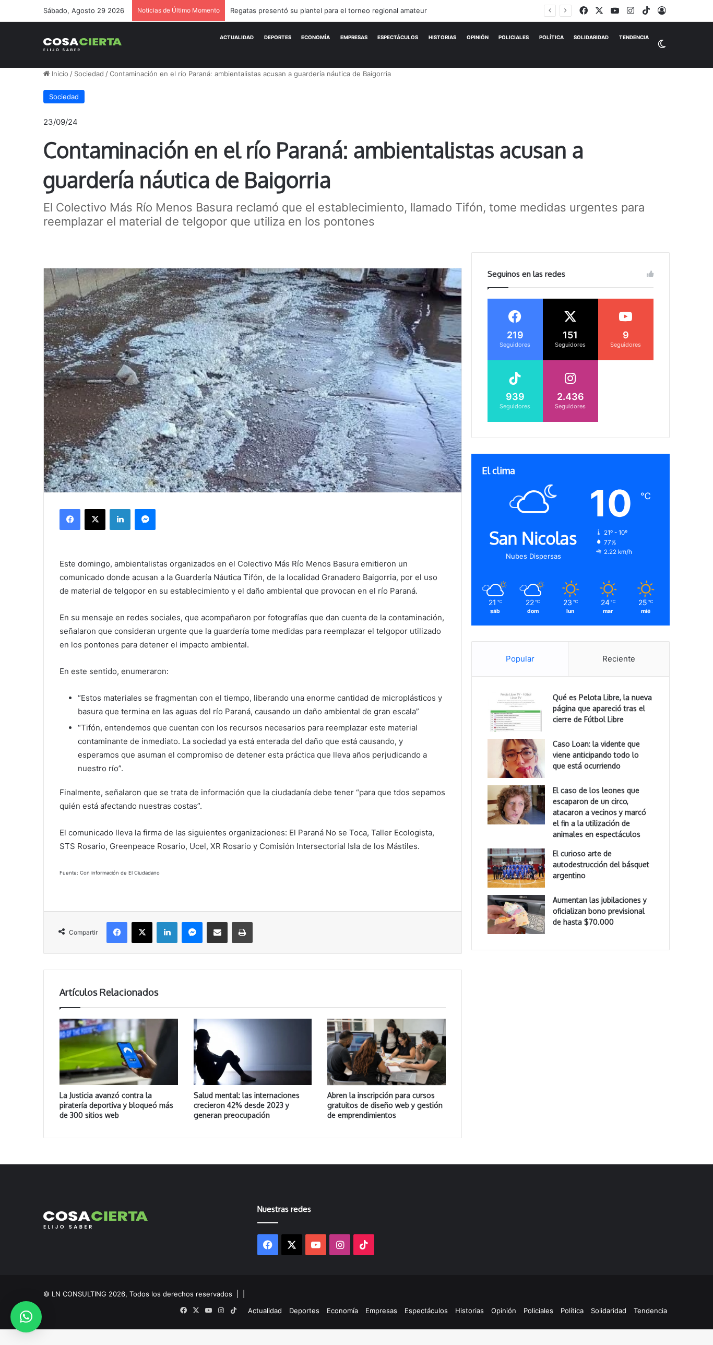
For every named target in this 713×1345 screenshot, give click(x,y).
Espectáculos (397, 37)
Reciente (618, 659)
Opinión (478, 37)
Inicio (59, 73)
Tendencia (634, 37)
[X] (95, 519)
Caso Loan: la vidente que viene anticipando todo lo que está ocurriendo (596, 754)
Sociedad (89, 73)
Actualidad (237, 37)
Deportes (277, 37)
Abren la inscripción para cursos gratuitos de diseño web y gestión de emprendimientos (385, 1105)
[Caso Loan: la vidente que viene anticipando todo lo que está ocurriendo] (516, 758)
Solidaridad (591, 37)
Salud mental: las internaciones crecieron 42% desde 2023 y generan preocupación (247, 1105)
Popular (520, 659)
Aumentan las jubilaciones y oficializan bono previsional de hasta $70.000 (600, 910)
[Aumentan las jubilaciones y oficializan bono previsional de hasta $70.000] (516, 914)
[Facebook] (70, 519)
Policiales (513, 37)
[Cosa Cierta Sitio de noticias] (82, 44)
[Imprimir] (242, 932)
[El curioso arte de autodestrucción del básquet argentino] (516, 868)
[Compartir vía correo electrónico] (217, 932)
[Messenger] (145, 519)
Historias (442, 37)
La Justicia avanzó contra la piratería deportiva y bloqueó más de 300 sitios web (116, 1105)
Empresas (353, 37)
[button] (26, 1316)
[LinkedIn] (120, 519)
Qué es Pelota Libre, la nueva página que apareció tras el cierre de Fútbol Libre (602, 708)
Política (551, 37)
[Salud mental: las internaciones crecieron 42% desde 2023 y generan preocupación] (253, 1052)
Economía (315, 37)
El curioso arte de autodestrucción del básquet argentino (601, 864)
